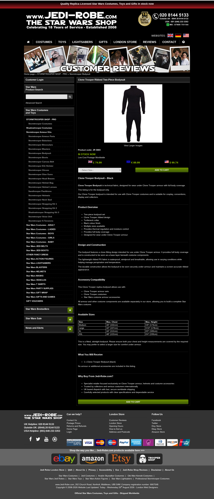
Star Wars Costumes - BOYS (40, 233)
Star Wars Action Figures (96, 478)
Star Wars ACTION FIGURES (39, 259)
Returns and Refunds (76, 426)
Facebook (156, 420)
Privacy (92, 470)
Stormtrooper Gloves (38, 170)
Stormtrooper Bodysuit (79, 74)
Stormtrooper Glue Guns (40, 174)
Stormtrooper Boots (38, 157)
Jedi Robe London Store (52, 470)
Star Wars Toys (75, 478)
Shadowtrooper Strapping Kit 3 (43, 212)
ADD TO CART (162, 170)
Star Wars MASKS (34, 276)
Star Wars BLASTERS (36, 267)
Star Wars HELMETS (36, 271)
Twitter (155, 423)
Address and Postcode (119, 432)
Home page (29, 74)
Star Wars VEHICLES (36, 280)
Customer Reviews (118, 420)
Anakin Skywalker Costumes (111, 476)
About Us (80, 470)
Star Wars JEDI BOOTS (37, 250)
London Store (115, 423)
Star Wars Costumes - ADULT (40, 225)
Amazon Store (158, 432)
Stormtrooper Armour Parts (41, 136)
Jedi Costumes (88, 476)
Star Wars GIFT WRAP (37, 292)
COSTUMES (44, 42)
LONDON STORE (125, 42)
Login (69, 432)
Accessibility (105, 470)
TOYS (62, 42)
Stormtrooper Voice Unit (40, 216)
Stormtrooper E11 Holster (40, 166)
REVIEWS (149, 42)
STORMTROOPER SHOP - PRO (52, 74)
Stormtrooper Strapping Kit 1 (42, 204)
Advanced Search (34, 103)
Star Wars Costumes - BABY (40, 242)
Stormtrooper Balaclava (40, 140)
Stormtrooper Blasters (39, 149)
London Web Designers (147, 487)
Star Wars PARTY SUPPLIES (39, 288)
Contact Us (72, 420)
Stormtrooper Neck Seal (40, 200)
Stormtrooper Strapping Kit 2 (42, 208)
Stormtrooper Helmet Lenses (42, 187)
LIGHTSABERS (82, 42)
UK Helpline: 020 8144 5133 (39, 424)
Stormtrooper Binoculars (40, 145)
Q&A (70, 470)
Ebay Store (157, 429)
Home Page (72, 429)
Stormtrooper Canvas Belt (41, 162)
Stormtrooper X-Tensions (40, 221)
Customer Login (35, 80)
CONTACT (169, 42)
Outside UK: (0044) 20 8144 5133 (42, 427)
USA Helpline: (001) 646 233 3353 (42, 431)
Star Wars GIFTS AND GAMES (40, 297)
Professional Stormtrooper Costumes (152, 478)
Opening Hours (116, 426)
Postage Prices (74, 423)
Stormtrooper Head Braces (41, 178)
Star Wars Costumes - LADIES (40, 229)
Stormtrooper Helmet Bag (40, 183)
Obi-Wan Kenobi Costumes (140, 476)
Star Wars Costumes (68, 476)
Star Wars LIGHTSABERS (38, 263)
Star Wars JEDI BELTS (37, 246)
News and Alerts (35, 328)
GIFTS (103, 42)
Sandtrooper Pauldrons (40, 191)
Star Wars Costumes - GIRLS (40, 238)
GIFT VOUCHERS (34, 301)
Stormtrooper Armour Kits (39, 132)
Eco (117, 470)
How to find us (115, 429)
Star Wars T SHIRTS (35, 284)
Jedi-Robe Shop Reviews (135, 470)
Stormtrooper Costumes (40, 123)
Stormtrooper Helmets (39, 195)
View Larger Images (133, 145)
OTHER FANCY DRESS (37, 254)
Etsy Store (156, 426)
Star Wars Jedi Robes (54, 478)
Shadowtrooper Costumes (39, 128)
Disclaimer (156, 470)
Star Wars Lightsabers (122, 478)
